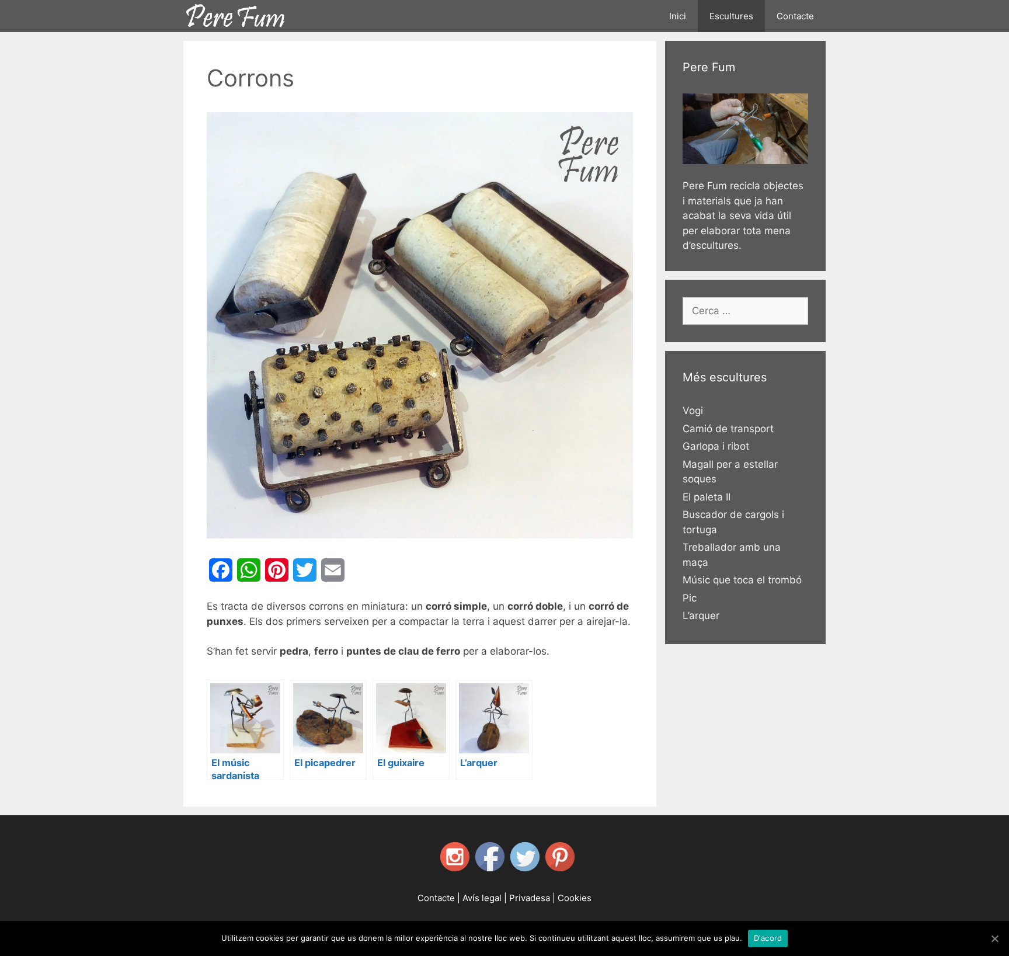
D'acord (768, 938)
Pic (690, 598)
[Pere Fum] (235, 13)
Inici (677, 16)
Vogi (693, 410)
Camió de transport (728, 428)
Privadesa (529, 897)
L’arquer (701, 615)
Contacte (795, 16)
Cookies (575, 897)
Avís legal (482, 897)
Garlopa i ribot (716, 446)
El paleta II (706, 497)
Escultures (731, 16)
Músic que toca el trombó (742, 580)
